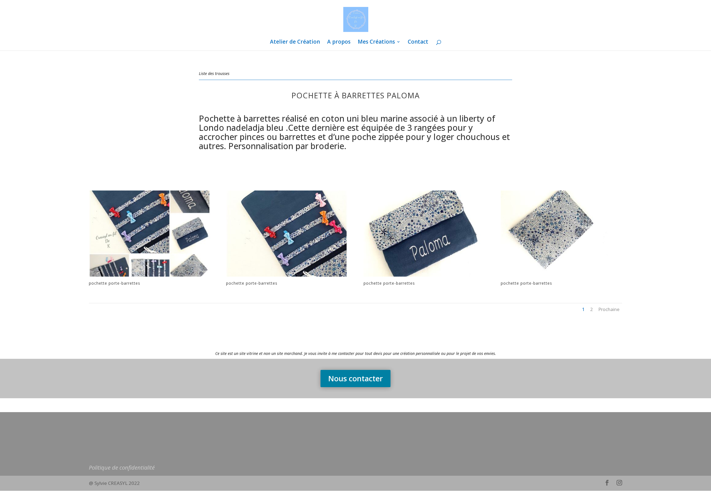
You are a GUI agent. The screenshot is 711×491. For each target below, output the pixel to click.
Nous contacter (355, 378)
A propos (339, 42)
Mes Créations (376, 42)
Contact (418, 42)
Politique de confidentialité (122, 467)
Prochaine (608, 309)
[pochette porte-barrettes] (149, 276)
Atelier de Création (295, 42)
